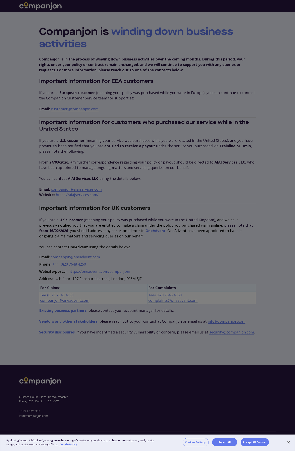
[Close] (288, 442)
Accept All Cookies (255, 442)
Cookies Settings (195, 442)
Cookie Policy (68, 444)
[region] (147, 443)
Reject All (225, 442)
